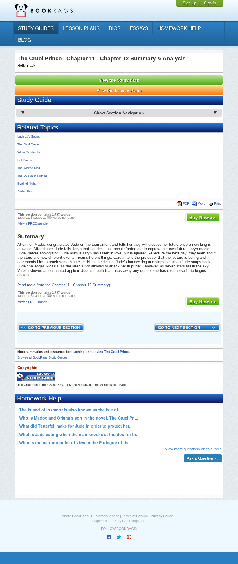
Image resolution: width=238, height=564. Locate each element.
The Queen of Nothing (32, 175)
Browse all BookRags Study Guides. (42, 357)
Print (217, 203)
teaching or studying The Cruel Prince (100, 351)
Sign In (210, 3)
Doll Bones (24, 160)
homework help (179, 28)
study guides (36, 28)
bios (114, 28)
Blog (24, 39)
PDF (186, 203)
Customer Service (105, 515)
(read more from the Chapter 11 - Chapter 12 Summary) (63, 285)
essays (139, 28)
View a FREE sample (33, 223)
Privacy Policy (162, 515)
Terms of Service (135, 515)
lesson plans (81, 28)
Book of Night (26, 183)
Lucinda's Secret (28, 136)
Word (201, 203)
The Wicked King (28, 167)
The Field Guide (28, 144)
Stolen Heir (24, 191)
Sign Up (189, 3)
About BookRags (75, 515)
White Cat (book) (28, 152)
